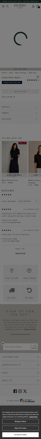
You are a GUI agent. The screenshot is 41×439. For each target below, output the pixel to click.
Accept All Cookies (20, 435)
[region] (20, 422)
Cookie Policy (33, 417)
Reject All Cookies (20, 428)
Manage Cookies (20, 421)
